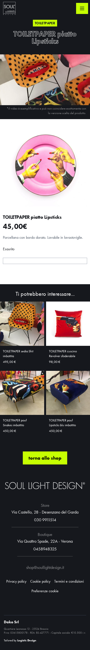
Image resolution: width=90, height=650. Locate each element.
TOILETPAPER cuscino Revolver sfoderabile (63, 353)
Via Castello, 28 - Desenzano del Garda (45, 512)
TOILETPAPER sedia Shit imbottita (18, 353)
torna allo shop (45, 458)
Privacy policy (16, 581)
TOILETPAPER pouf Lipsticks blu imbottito (62, 422)
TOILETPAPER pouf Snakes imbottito (15, 422)
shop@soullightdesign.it (45, 567)
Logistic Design (26, 640)
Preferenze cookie (45, 590)
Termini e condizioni (69, 581)
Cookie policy (40, 581)
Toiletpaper (45, 23)
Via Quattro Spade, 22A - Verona (45, 541)
